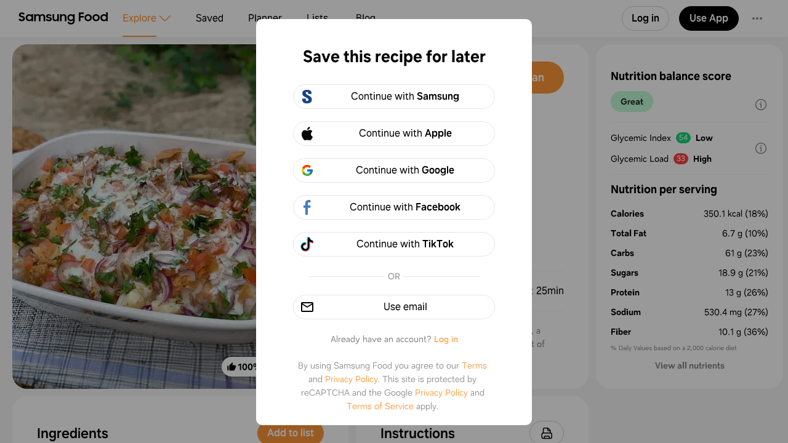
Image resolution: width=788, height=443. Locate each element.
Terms (474, 365)
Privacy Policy (351, 379)
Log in (446, 339)
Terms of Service (380, 406)
